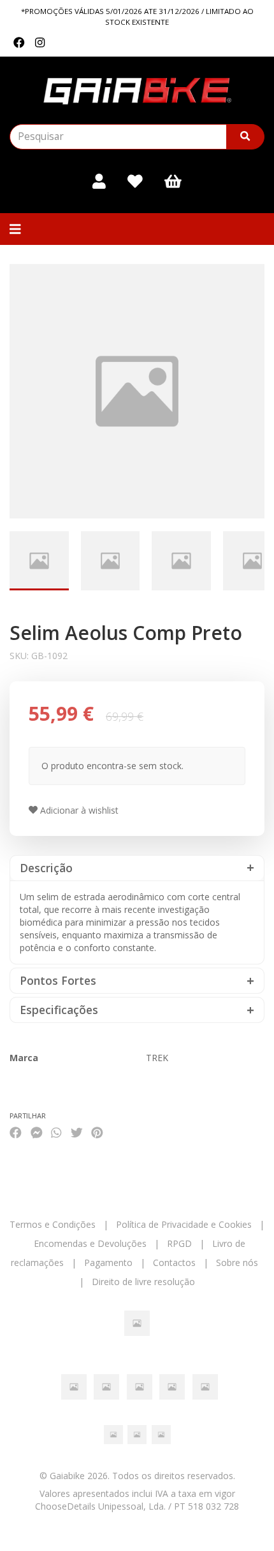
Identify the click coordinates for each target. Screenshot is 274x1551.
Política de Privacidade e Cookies (184, 1224)
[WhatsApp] (56, 1132)
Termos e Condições (53, 1224)
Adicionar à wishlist (78, 810)
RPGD (179, 1243)
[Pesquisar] (245, 137)
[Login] (99, 181)
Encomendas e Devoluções (90, 1243)
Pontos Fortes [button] (58, 981)
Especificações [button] (59, 1010)
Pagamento (108, 1262)
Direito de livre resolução (143, 1282)
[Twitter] (77, 1132)
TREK (157, 1058)
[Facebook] (19, 42)
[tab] (137, 868)
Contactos (174, 1262)
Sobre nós (237, 1262)
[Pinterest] (97, 1132)
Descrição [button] (46, 868)
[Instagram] (39, 42)
